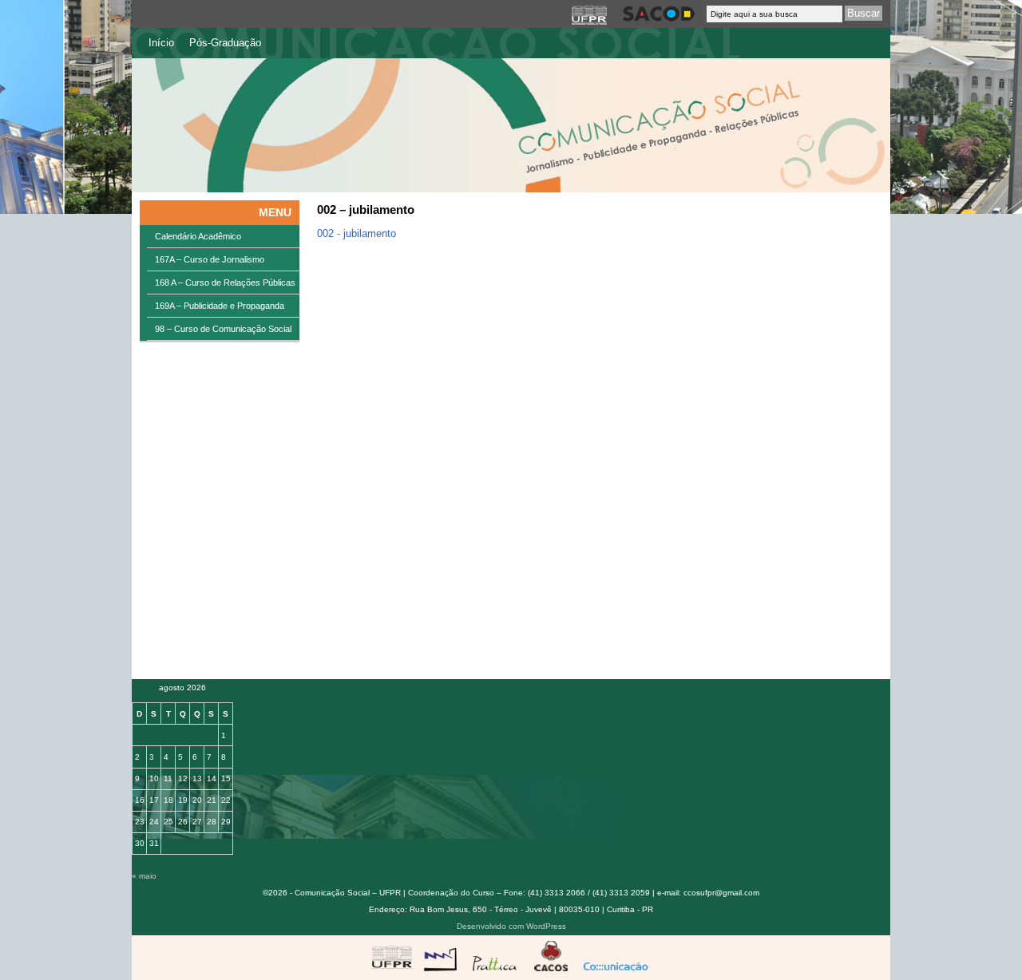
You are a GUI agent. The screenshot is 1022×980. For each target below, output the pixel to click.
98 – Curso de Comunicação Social (223, 329)
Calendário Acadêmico (198, 236)
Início (161, 43)
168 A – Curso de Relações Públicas (225, 282)
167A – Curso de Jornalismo (209, 259)
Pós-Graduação (225, 43)
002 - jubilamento (356, 233)
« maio (144, 875)
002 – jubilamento (365, 208)
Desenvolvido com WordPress (511, 926)
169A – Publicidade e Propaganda (219, 305)
